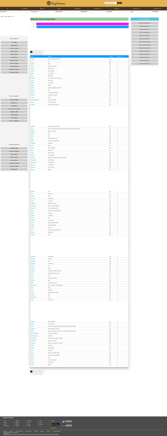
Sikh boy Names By (145, 29)
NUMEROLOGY (84, 11)
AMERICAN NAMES (14, 111)
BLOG (132, 11)
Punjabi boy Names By (144, 54)
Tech (40, 425)
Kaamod (32, 92)
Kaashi (32, 152)
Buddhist (17, 422)
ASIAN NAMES (14, 117)
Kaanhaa (33, 104)
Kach (32, 229)
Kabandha (33, 208)
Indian (5, 16)
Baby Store (53, 427)
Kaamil (32, 87)
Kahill (32, 290)
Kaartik (32, 140)
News (40, 422)
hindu (9, 16)
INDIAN (42, 8)
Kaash (32, 150)
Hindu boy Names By (145, 26)
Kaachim (33, 58)
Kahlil (32, 299)
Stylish (28, 424)
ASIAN (59, 8)
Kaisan (32, 355)
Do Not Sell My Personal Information (10, 432)
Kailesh (32, 345)
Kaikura (32, 323)
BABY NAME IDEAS (14, 99)
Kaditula (32, 268)
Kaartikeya (33, 143)
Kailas (32, 326)
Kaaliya (32, 70)
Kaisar (32, 357)
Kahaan (32, 278)
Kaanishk (33, 126)
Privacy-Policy (28, 431)
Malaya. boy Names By (144, 44)
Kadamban (33, 256)
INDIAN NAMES (14, 45)
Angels (5, 424)
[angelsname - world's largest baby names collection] (55, 3)
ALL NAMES (24, 8)
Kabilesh (33, 220)
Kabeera (32, 213)
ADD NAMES (109, 11)
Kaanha (32, 102)
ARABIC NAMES (14, 54)
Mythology (29, 420)
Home (2, 16)
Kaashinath (33, 162)
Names (5, 422)
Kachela (32, 234)
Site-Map (42, 431)
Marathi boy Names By (144, 48)
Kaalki (32, 73)
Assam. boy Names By (144, 32)
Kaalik (32, 66)
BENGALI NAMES (14, 157)
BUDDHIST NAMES (14, 60)
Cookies (48, 431)
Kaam (32, 75)
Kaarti (32, 138)
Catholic (17, 425)
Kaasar (32, 147)
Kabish (32, 227)
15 (38, 51)
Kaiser (32, 359)
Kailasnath (33, 343)
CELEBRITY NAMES (14, 166)
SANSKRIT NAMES (14, 66)
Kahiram (32, 294)
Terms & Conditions (57, 431)
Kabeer (32, 210)
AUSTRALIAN (136, 8)
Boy (33, 26)
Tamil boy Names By (145, 60)
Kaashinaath (33, 160)
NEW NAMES (155, 11)
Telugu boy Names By (144, 63)
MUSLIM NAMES (14, 51)
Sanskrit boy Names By (144, 23)
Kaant (32, 128)
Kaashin (32, 157)
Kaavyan (33, 191)
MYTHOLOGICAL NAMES (14, 108)
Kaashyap (33, 167)
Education (41, 424)
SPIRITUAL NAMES (14, 63)
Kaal (32, 61)
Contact (11, 431)
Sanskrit (17, 424)
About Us (5, 431)
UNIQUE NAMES (58, 11)
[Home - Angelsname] (8, 8)
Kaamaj (32, 80)
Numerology (6, 425)
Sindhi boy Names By (144, 57)
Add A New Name (144, 19)
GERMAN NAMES (14, 114)
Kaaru (32, 145)
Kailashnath (33, 338)
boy (12, 16)
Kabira (32, 222)
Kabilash (33, 217)
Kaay (32, 193)
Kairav (32, 350)
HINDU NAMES (14, 57)
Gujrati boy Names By (144, 38)
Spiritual (17, 420)
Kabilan (32, 215)
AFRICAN (116, 8)
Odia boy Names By (145, 51)
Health (40, 420)
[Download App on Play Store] (55, 424)
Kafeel (32, 273)
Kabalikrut (33, 203)
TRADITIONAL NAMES (14, 163)
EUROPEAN (97, 8)
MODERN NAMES (14, 148)
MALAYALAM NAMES (14, 151)
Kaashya (33, 164)
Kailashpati (33, 340)
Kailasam (33, 328)
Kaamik (32, 85)
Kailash (32, 331)
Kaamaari (33, 78)
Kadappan (33, 263)
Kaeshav (33, 270)
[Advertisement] (14, 27)
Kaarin (32, 135)
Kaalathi (32, 63)
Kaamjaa (33, 90)
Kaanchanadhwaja (35, 99)
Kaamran (33, 94)
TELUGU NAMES (14, 160)
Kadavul (32, 266)
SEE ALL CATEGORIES (14, 120)
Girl (33, 23)
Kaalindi (32, 68)
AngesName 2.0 (157, 8)
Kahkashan (33, 297)
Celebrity (29, 425)
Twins (28, 422)
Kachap (32, 232)
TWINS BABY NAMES (14, 72)
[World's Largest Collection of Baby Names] (67, 425)
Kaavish (32, 169)
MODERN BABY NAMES (14, 69)
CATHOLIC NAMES (14, 48)
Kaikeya (32, 321)
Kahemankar (33, 285)
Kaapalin (33, 131)
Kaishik (32, 364)
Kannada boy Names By (145, 41)
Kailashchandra (34, 335)
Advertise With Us (19, 431)
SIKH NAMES (14, 105)
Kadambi (33, 258)
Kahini (32, 292)
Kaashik (32, 155)
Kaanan (32, 97)
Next (42, 51)
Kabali (32, 200)
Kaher (32, 287)
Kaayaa (32, 196)
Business (53, 420)
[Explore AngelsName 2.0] (67, 421)
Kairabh (32, 347)
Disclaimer (36, 431)
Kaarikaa (33, 133)
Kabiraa (32, 225)
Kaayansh (33, 198)
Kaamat (32, 82)
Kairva (32, 352)
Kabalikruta (33, 205)
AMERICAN (77, 8)
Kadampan (33, 261)
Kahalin (32, 280)
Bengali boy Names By (144, 35)
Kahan (32, 282)
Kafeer (32, 275)
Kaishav (32, 362)
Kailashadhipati (34, 333)
